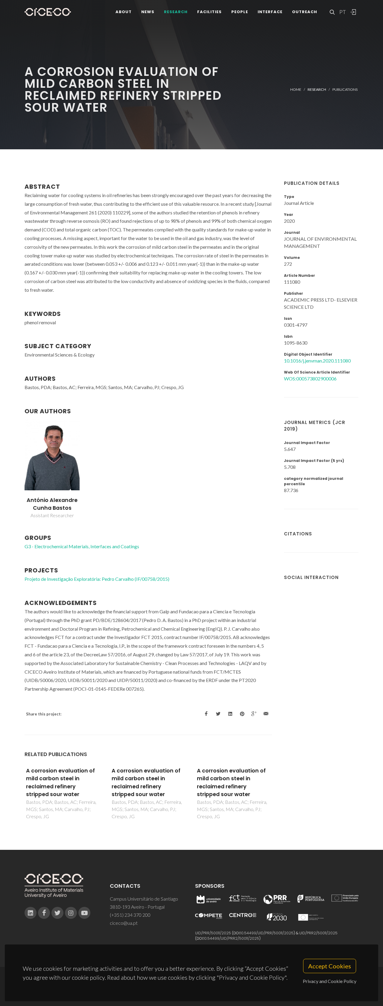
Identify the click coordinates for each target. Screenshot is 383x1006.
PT (342, 12)
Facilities (209, 12)
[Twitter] (57, 913)
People (239, 12)
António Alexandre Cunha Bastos (52, 504)
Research (176, 12)
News (147, 12)
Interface (270, 12)
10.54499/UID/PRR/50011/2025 (267, 933)
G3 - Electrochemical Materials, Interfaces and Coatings (82, 546)
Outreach (304, 12)
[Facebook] (44, 913)
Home (295, 89)
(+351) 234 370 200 (130, 915)
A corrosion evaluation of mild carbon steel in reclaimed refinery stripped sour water (60, 782)
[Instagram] (71, 913)
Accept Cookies (329, 966)
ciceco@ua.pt (124, 923)
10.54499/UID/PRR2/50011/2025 (231, 938)
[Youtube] (84, 913)
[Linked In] (31, 913)
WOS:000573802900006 (310, 378)
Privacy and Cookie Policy (329, 981)
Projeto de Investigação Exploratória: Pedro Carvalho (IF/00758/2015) (97, 579)
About (123, 12)
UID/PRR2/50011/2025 (318, 933)
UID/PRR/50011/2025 (213, 933)
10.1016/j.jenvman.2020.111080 (317, 360)
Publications (345, 89)
